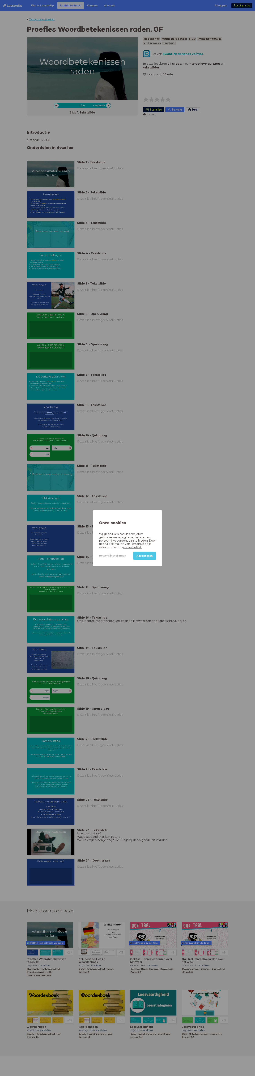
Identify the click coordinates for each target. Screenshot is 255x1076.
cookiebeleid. (132, 547)
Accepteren (145, 555)
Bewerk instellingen (112, 555)
